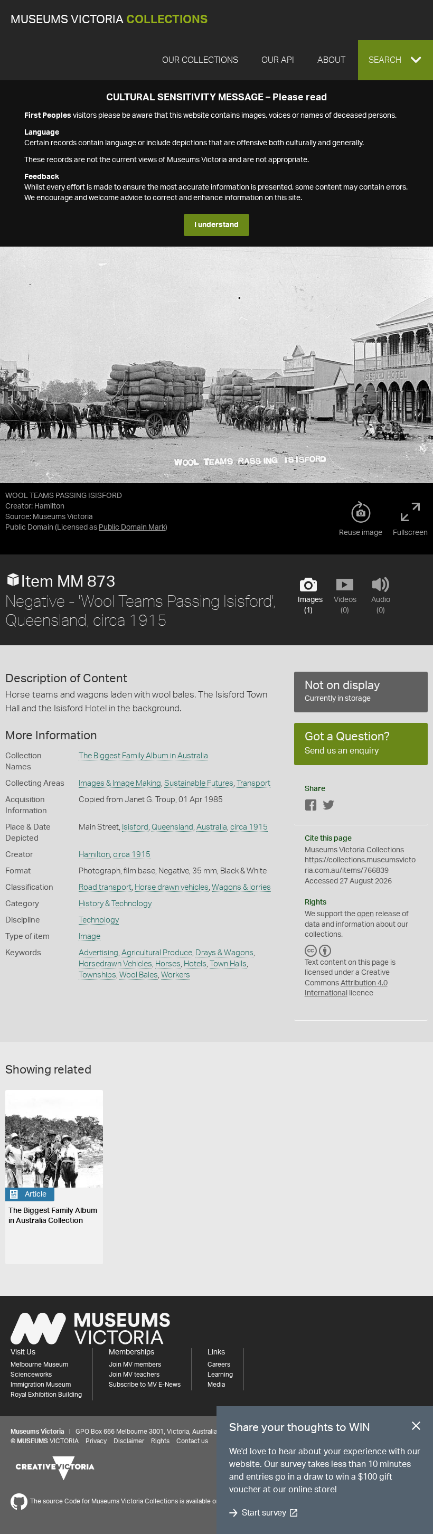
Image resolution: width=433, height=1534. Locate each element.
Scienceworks (31, 1374)
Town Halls (228, 964)
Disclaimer (129, 1441)
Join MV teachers (134, 1374)
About (331, 60)
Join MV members (135, 1364)
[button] (395, 60)
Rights (160, 1441)
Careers (219, 1364)
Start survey (264, 1513)
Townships (97, 975)
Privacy (96, 1441)
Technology (99, 920)
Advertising (98, 953)
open (365, 914)
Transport (253, 783)
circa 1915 (249, 827)
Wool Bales (138, 975)
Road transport (105, 887)
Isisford (135, 827)
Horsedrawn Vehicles (115, 964)
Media (216, 1384)
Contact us (192, 1441)
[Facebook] (311, 807)
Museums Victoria (109, 19)
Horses (168, 964)
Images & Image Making (120, 783)
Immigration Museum (41, 1384)
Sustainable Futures (198, 783)
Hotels (195, 964)
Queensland (172, 827)
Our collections (200, 60)
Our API (277, 60)
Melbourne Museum (39, 1364)
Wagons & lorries (241, 887)
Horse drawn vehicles (172, 887)
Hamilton (94, 855)
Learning (220, 1374)
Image (89, 936)
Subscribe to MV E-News (145, 1384)
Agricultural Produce (156, 953)
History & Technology (115, 904)
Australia (211, 827)
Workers (175, 975)
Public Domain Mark (132, 527)
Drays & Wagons (224, 953)
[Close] (416, 1428)
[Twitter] (328, 807)
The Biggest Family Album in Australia (143, 756)
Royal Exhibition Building (46, 1394)
